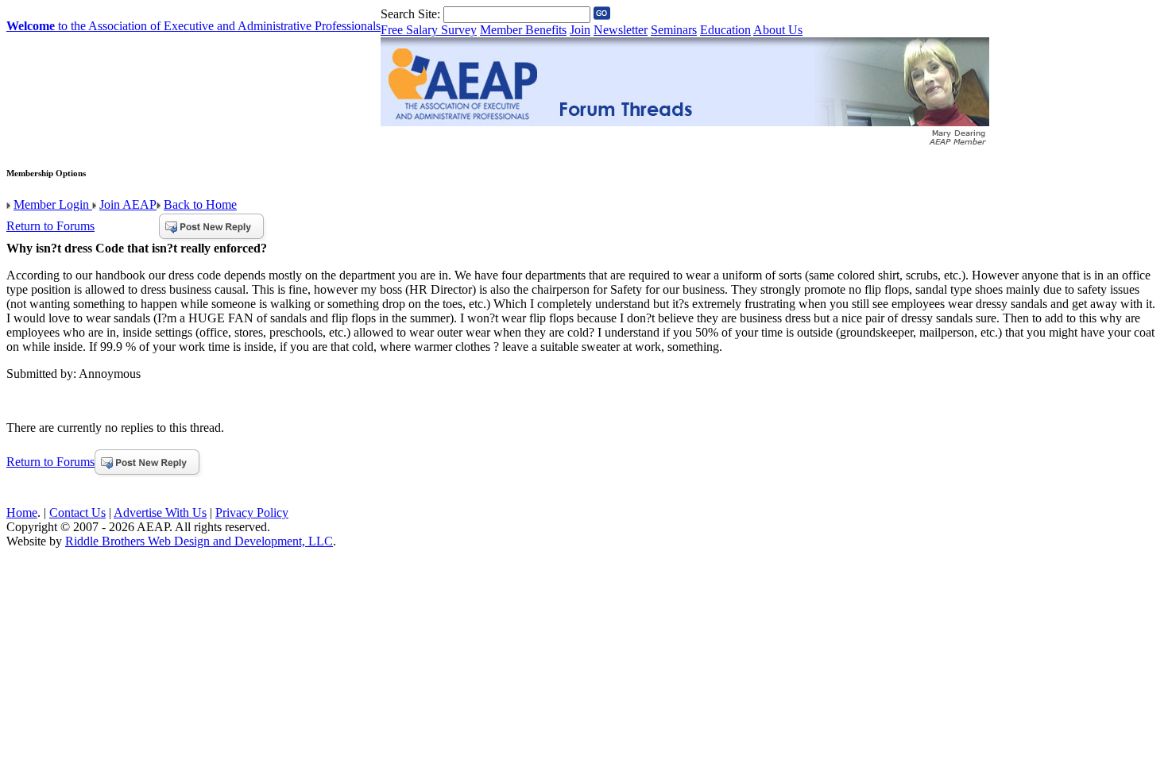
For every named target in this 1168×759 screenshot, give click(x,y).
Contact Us (77, 512)
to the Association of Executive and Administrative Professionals (193, 26)
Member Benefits (523, 30)
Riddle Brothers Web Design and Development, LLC (199, 541)
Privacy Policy (251, 512)
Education (725, 30)
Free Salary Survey (429, 30)
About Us (778, 30)
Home (21, 512)
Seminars (674, 30)
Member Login (53, 204)
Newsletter (621, 30)
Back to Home (200, 204)
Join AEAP (128, 204)
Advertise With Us (160, 512)
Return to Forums (50, 226)
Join (580, 30)
